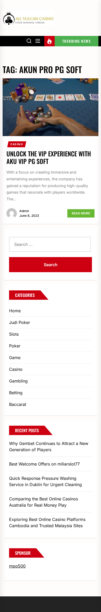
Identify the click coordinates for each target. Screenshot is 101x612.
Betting (16, 392)
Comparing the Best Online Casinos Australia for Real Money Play (43, 502)
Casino (16, 144)
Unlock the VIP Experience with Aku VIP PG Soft (48, 157)
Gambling (18, 381)
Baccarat (17, 404)
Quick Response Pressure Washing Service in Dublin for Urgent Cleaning (45, 481)
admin (24, 211)
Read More (81, 213)
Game (14, 357)
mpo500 (17, 566)
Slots (14, 334)
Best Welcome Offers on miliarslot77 (44, 464)
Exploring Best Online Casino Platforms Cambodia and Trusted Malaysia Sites (47, 522)
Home (15, 310)
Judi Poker (19, 322)
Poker (14, 345)
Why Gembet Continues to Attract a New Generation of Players (48, 446)
